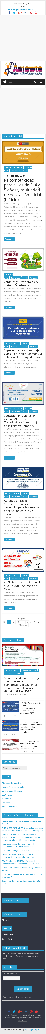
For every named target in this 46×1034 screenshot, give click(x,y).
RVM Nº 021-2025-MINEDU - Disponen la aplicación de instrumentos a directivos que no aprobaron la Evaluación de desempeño (21, 837)
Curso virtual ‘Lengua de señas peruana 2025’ (20, 9)
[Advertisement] (23, 38)
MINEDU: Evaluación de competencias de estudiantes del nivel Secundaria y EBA (29, 745)
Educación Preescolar (26, 214)
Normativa (6, 799)
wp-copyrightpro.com (34, 1029)
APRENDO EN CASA (12, 343)
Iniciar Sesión (7, 935)
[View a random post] (41, 81)
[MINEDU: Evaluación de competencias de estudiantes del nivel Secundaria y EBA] (10, 740)
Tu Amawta (23, 233)
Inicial (25, 171)
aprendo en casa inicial (18, 521)
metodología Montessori (22, 295)
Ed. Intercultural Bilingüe (12, 791)
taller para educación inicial (23, 448)
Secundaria (18, 673)
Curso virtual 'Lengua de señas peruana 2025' (21, 850)
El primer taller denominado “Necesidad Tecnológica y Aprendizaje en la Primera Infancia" (23, 438)
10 (34, 621)
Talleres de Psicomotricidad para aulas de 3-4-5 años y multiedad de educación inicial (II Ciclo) (23, 230)
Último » (23, 625)
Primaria (8, 673)
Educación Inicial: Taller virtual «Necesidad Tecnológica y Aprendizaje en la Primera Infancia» (21, 421)
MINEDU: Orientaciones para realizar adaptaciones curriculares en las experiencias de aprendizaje (31, 727)
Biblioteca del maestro (13, 167)
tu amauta (14, 233)
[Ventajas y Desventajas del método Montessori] (23, 249)
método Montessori (11, 292)
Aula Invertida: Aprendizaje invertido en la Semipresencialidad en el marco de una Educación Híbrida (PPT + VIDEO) (22, 684)
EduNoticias (15, 171)
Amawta (23, 204)
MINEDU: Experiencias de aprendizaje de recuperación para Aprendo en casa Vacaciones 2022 (30, 708)
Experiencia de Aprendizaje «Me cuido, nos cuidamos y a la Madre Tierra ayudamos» (23, 353)
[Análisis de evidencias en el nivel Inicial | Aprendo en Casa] (23, 550)
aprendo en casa (10, 599)
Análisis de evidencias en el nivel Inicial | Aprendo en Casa (22, 585)
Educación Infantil (32, 207)
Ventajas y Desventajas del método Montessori (21, 283)
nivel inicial (8, 448)
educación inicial (10, 210)
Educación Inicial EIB (24, 210)
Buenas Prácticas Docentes (13, 787)
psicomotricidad (10, 223)
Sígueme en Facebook (16, 900)
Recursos (33, 278)
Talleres (20, 223)
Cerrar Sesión (7, 939)
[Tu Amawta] (5, 82)
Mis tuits (5, 920)
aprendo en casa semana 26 (27, 524)
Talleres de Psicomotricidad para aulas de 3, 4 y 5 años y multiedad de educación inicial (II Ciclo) (22, 187)
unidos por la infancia (21, 452)
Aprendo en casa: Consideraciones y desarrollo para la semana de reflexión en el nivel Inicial (21, 507)
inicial (19, 367)
